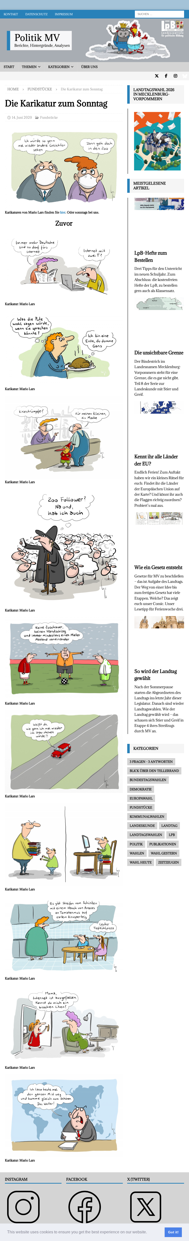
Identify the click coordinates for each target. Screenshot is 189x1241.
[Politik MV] (94, 59)
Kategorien (59, 67)
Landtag (169, 826)
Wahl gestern (164, 853)
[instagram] (175, 76)
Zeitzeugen (168, 862)
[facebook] (166, 76)
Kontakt (11, 14)
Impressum (64, 14)
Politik (136, 844)
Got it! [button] (173, 1232)
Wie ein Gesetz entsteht (158, 567)
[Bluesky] (184, 76)
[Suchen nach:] (159, 13)
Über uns (89, 67)
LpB (172, 835)
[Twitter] (156, 76)
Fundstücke (49, 117)
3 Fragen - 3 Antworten (151, 762)
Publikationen (162, 844)
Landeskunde (142, 826)
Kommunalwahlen (147, 816)
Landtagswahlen (146, 835)
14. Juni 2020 (22, 117)
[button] (148, 1232)
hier (62, 212)
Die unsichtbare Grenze (158, 353)
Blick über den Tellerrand (154, 771)
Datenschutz (36, 14)
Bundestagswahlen (148, 780)
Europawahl (141, 798)
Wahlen (137, 853)
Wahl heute (141, 862)
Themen (29, 67)
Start (9, 67)
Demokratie (141, 789)
